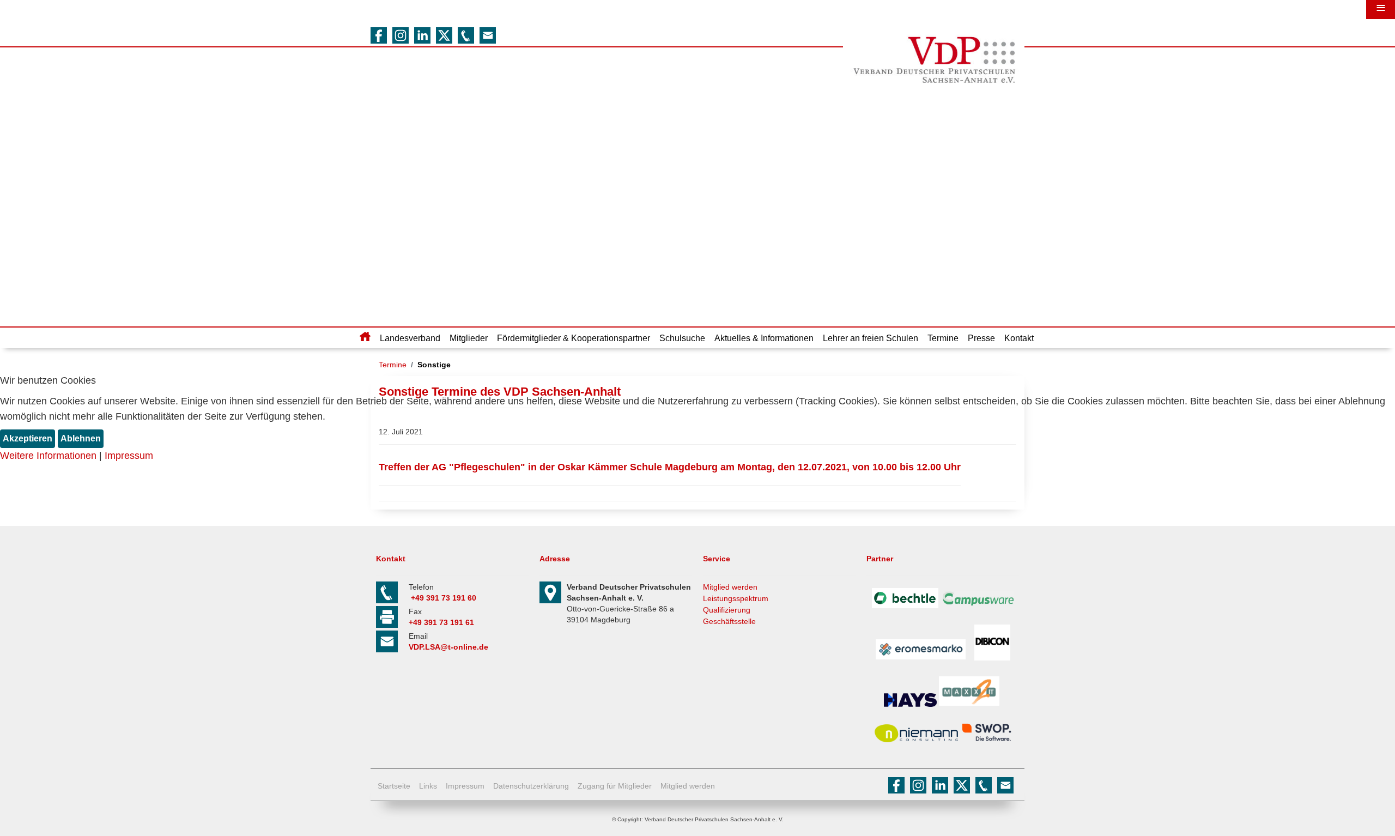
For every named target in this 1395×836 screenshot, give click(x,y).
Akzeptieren (27, 438)
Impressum (129, 455)
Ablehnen (80, 438)
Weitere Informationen (48, 455)
